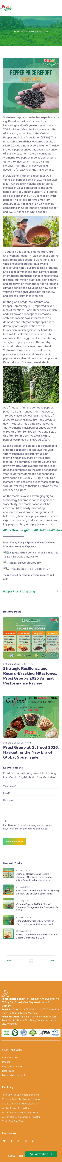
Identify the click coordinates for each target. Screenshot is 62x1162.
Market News (42, 31)
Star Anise (8, 1071)
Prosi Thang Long (24, 591)
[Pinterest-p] (26, 1141)
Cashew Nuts (9, 1057)
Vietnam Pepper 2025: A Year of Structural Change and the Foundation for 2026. (37, 907)
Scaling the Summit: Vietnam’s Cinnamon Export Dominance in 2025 (37, 936)
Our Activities (27, 742)
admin (33, 31)
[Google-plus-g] (19, 1141)
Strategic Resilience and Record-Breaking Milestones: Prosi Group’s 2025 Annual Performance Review (30, 676)
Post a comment (14, 841)
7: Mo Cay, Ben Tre (12, 1121)
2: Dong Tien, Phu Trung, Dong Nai (21, 1099)
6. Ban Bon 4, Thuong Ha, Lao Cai (21, 1117)
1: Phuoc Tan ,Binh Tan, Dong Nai (20, 1094)
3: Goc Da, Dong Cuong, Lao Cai (20, 1103)
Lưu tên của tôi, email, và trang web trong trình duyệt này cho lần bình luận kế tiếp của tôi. (28, 827)
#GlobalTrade (42, 530)
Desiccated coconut (13, 1075)
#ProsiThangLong (14, 530)
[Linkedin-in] (33, 1141)
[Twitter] (4, 1141)
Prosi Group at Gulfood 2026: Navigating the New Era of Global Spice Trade (31, 752)
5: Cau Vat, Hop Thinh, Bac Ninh (20, 1112)
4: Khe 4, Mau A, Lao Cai (15, 1108)
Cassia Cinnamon (12, 1066)
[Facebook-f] (11, 1141)
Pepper (7, 591)
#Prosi (30, 530)
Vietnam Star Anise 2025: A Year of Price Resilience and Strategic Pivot (35, 922)
